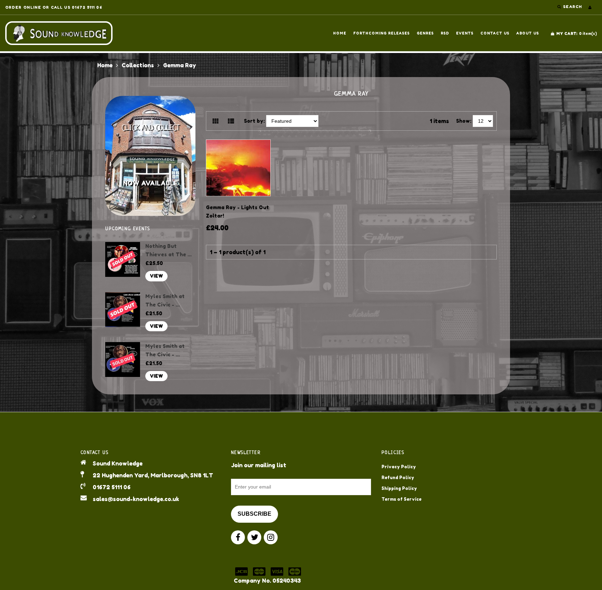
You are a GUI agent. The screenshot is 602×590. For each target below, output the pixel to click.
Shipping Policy (399, 488)
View (156, 276)
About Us (527, 33)
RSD (445, 33)
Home (339, 33)
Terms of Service (401, 499)
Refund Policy (397, 477)
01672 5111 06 (112, 487)
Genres (425, 33)
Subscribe (254, 514)
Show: (463, 121)
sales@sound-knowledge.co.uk (136, 499)
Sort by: (254, 121)
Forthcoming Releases (381, 33)
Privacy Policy (398, 466)
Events (464, 33)
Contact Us (494, 33)
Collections (138, 65)
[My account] (590, 7)
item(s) (576, 33)
